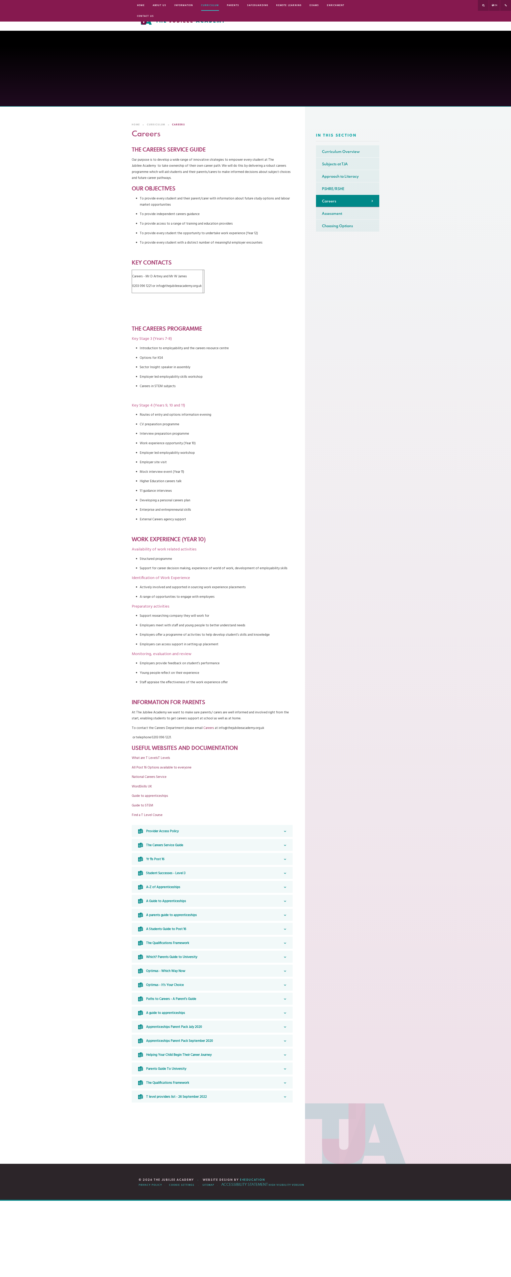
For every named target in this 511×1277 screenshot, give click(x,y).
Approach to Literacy (340, 176)
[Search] (483, 5)
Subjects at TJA (335, 163)
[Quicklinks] (505, 5)
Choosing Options (337, 225)
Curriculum (156, 124)
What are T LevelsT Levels (151, 758)
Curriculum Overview (341, 151)
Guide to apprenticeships (150, 796)
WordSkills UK (142, 786)
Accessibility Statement (244, 1184)
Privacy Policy (150, 1185)
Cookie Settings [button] (181, 1185)
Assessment (332, 213)
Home (136, 124)
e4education (252, 1180)
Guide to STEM (142, 805)
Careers (178, 124)
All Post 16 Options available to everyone (161, 767)
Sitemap (208, 1185)
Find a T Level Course (147, 815)
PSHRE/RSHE (333, 188)
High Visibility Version (286, 1185)
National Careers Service (149, 777)
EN (495, 5)
